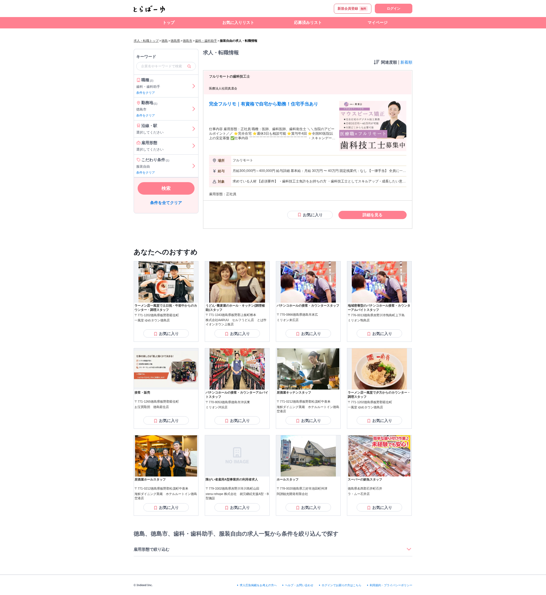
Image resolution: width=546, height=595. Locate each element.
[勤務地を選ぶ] (193, 109)
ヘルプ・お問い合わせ (299, 585)
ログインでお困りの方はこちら (341, 585)
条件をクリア (145, 92)
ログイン (393, 9)
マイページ (378, 22)
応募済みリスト (308, 22)
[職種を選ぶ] (193, 86)
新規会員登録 (352, 9)
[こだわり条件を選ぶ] (193, 166)
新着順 (406, 62)
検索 (166, 188)
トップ (169, 22)
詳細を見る (372, 215)
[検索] (189, 66)
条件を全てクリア (166, 203)
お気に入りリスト (238, 22)
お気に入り (313, 215)
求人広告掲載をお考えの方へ (258, 585)
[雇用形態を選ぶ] (193, 146)
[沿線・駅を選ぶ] (193, 129)
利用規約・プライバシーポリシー (391, 585)
